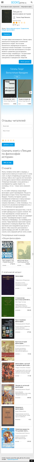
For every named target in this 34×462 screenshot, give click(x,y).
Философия (19, 276)
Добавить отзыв (8, 144)
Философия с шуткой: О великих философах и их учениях (22, 364)
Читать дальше (25, 61)
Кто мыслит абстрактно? (10, 99)
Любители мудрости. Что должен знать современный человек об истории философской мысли (22, 430)
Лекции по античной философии (22, 386)
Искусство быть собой (23, 261)
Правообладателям (12, 459)
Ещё (17, 76)
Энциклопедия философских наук (24, 99)
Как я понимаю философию (20, 320)
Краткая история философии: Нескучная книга (21, 342)
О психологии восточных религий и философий (22, 299)
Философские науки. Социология (17, 28)
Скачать (7, 34)
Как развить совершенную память (9, 261)
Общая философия (8, 30)
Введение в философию (19, 408)
